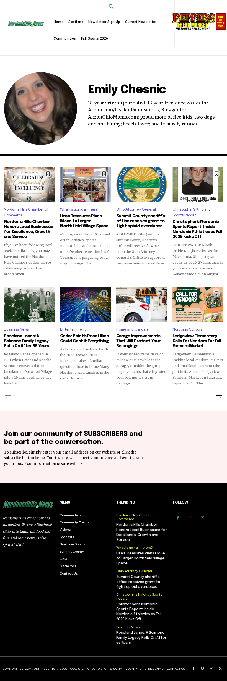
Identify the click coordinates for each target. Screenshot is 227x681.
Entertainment (73, 329)
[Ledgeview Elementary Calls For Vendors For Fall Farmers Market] (197, 304)
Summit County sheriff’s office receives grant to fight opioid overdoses (140, 221)
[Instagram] (190, 518)
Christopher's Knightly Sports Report (191, 212)
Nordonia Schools (187, 329)
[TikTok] (211, 669)
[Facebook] (178, 518)
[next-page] (218, 396)
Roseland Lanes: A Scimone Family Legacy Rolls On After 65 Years (26, 341)
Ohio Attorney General (136, 209)
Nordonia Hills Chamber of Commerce (26, 212)
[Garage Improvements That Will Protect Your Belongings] (141, 304)
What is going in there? (79, 209)
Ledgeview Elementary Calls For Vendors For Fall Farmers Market (196, 341)
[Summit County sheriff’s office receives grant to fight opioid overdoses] (141, 184)
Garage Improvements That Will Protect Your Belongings (138, 341)
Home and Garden (132, 329)
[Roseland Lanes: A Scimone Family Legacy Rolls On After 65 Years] (29, 304)
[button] (111, 7)
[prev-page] (8, 396)
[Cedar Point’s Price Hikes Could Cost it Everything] (85, 304)
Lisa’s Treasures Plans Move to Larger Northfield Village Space (84, 221)
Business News (16, 329)
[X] (203, 518)
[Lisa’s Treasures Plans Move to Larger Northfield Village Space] (85, 184)
